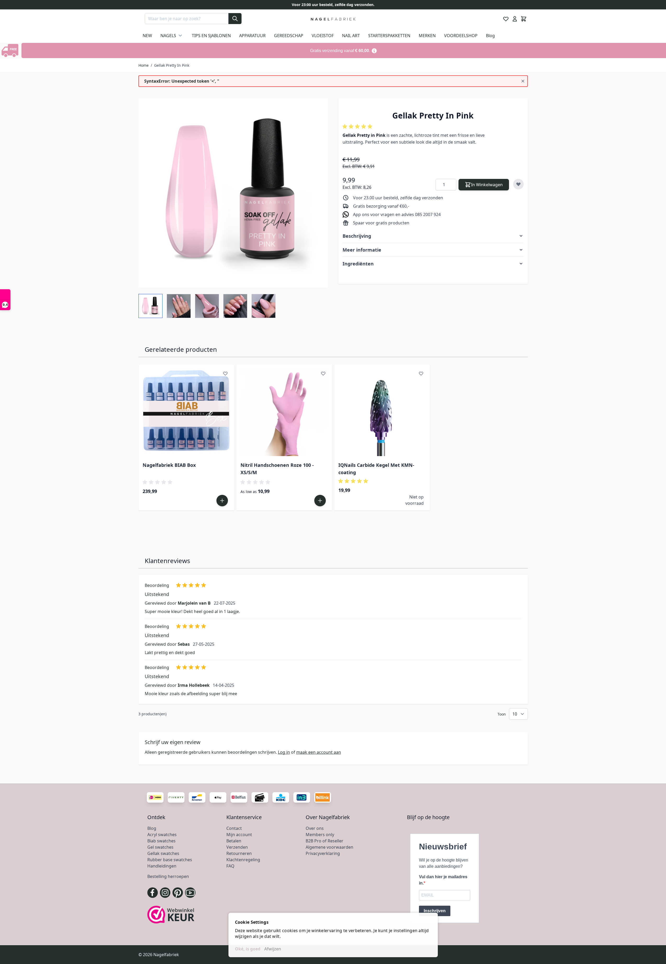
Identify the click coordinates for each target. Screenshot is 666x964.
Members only (320, 834)
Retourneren (239, 853)
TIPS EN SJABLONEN (211, 35)
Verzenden (237, 847)
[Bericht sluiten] (523, 81)
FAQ (230, 866)
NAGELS (168, 35)
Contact (234, 828)
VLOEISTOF (323, 35)
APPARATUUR (252, 35)
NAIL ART (351, 35)
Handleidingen (161, 866)
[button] (358, 126)
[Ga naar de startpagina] (333, 18)
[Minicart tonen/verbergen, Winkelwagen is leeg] (523, 19)
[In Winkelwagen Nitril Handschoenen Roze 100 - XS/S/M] (320, 500)
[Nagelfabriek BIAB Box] (186, 412)
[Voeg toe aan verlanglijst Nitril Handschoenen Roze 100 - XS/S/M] (323, 373)
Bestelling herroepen (168, 876)
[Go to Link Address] (343, 50)
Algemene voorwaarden (329, 847)
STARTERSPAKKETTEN (389, 35)
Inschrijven (435, 911)
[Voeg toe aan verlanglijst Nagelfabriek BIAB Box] (225, 373)
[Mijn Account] (515, 19)
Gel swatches (160, 847)
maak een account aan (318, 752)
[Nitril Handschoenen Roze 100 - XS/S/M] (284, 412)
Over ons (315, 828)
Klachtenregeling (243, 860)
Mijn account (239, 834)
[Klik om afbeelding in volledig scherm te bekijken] (233, 193)
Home (143, 65)
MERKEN (427, 35)
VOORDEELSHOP (461, 35)
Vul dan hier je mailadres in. (443, 880)
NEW (147, 35)
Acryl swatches (162, 834)
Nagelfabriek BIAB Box (169, 465)
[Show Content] (11, 50)
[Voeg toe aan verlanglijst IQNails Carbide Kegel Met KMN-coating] (421, 373)
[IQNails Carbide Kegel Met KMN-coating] (382, 412)
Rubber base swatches (169, 860)
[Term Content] (374, 50)
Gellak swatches (163, 853)
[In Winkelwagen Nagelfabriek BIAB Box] (222, 500)
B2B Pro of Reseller (324, 841)
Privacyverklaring (323, 853)
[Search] (235, 18)
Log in (284, 752)
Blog (490, 35)
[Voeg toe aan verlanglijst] (518, 184)
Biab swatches (161, 841)
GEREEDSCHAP (288, 35)
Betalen (233, 841)
